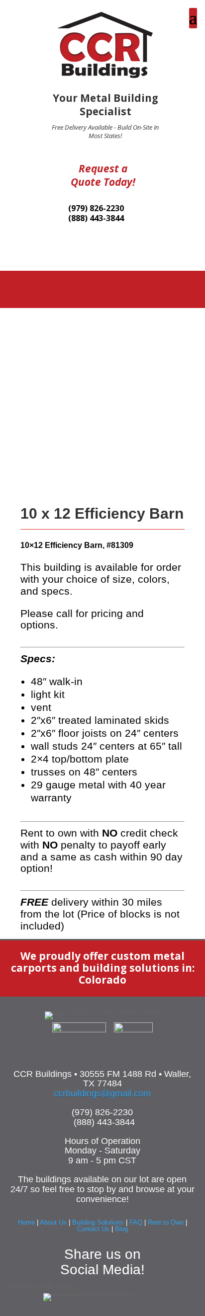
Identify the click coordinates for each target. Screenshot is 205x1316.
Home (26, 1222)
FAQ (135, 1222)
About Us (53, 1222)
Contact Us (93, 1229)
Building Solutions (98, 1222)
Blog (121, 1229)
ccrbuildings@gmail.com (102, 1093)
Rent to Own (166, 1222)
